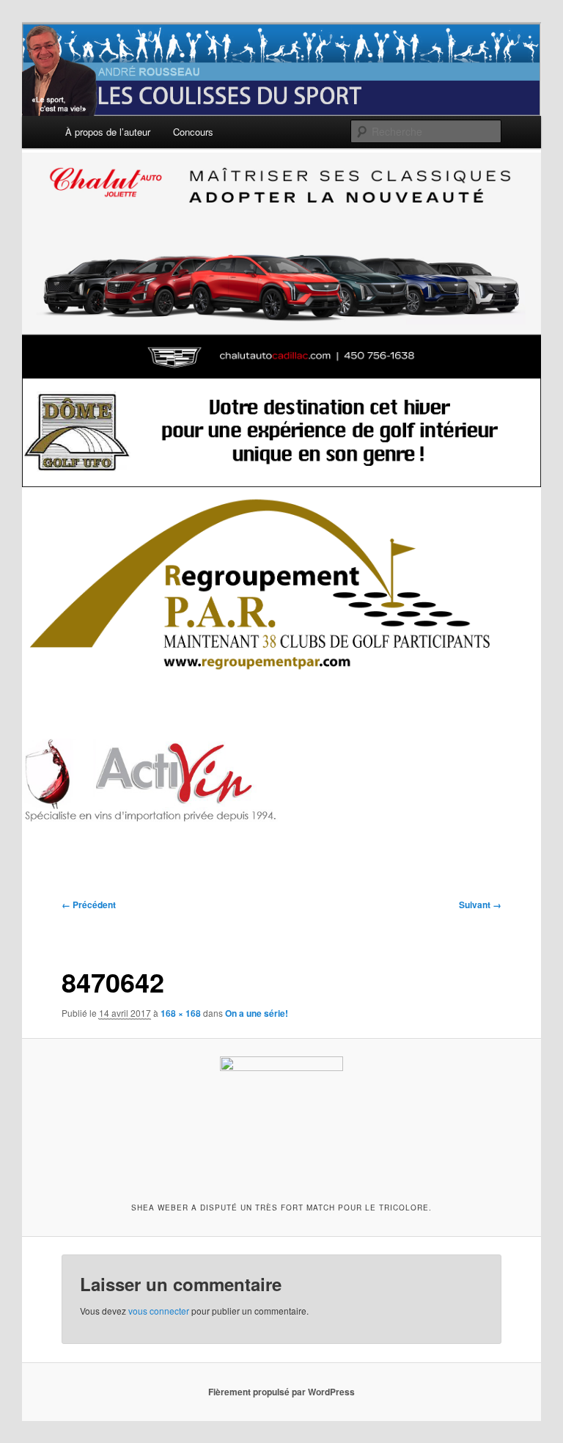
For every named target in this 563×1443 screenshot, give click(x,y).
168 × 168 (181, 1013)
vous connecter (158, 1310)
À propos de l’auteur (107, 132)
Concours (193, 132)
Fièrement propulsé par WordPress (281, 1391)
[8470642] (281, 1118)
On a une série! (256, 1013)
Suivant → (480, 904)
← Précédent (89, 904)
